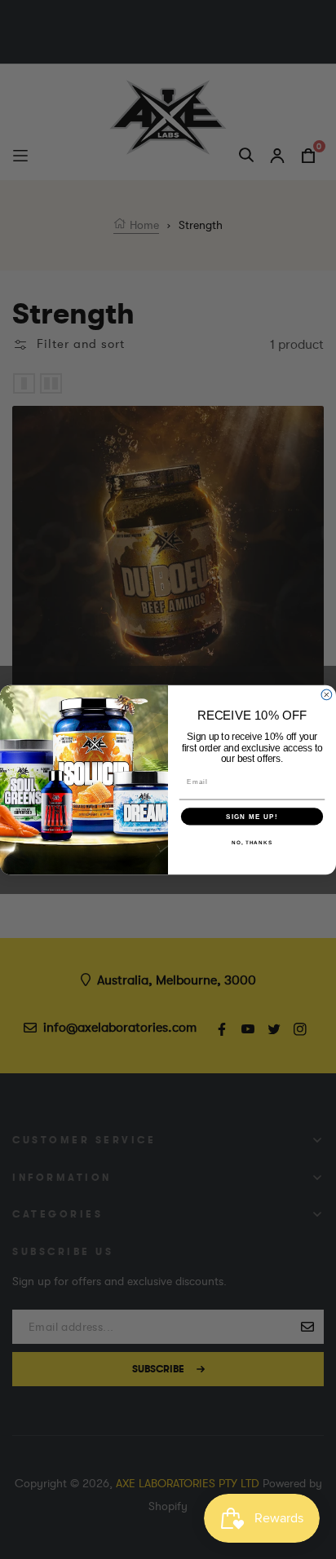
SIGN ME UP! (252, 816)
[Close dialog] (326, 694)
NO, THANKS (252, 842)
